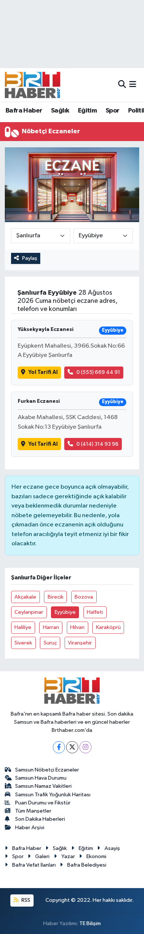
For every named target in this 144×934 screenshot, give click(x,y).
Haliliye (22, 627)
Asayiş (112, 848)
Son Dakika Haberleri (40, 819)
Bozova (84, 597)
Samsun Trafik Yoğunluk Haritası (52, 794)
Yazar (68, 856)
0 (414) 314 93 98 (97, 444)
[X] (72, 747)
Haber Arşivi (29, 827)
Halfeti (95, 612)
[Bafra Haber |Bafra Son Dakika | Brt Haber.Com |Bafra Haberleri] (32, 85)
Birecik (56, 597)
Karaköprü (108, 627)
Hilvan (77, 627)
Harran (51, 627)
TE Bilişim (90, 923)
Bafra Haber (24, 110)
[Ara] (122, 84)
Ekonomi (96, 856)
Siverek (23, 643)
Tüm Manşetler (33, 811)
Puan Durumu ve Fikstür (43, 803)
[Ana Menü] (132, 84)
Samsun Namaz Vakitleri (43, 786)
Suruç (50, 643)
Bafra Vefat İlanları (34, 865)
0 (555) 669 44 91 (98, 372)
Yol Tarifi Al (43, 372)
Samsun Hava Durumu (40, 778)
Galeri (42, 856)
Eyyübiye (65, 612)
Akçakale (25, 597)
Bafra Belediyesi (86, 865)
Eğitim (87, 110)
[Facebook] (59, 747)
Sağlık (60, 110)
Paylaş (29, 258)
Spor (113, 110)
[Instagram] (85, 747)
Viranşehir (80, 643)
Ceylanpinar (28, 612)
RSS (25, 900)
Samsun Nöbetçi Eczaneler (47, 770)
